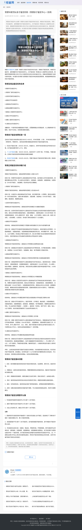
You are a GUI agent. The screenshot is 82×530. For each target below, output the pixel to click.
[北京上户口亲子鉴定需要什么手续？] (64, 48)
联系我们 (43, 523)
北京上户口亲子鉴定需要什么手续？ (73, 48)
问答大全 (46, 2)
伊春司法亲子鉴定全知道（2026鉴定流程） (73, 160)
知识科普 (40, 2)
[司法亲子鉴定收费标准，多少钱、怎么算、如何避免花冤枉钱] (64, 121)
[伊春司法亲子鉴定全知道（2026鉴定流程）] (64, 160)
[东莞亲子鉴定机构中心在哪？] (64, 64)
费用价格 (35, 2)
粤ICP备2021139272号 (55, 525)
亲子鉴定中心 (11, 69)
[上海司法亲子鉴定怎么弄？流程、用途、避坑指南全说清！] (64, 113)
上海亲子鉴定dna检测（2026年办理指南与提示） (73, 40)
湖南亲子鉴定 (10, 452)
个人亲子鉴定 (11, 152)
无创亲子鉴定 (11, 158)
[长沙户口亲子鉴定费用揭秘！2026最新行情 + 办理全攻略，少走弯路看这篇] (64, 129)
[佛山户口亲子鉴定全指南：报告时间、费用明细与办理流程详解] (64, 168)
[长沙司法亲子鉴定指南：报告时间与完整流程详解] (64, 152)
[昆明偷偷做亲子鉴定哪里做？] (64, 79)
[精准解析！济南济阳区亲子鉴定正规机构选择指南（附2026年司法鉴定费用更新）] (64, 176)
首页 (18, 2)
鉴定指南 (23, 2)
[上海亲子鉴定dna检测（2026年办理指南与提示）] (64, 40)
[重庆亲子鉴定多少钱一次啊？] (64, 17)
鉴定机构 (29, 2)
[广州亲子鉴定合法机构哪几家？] (64, 32)
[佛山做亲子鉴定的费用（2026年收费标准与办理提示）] (64, 56)
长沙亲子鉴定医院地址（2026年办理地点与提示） (73, 71)
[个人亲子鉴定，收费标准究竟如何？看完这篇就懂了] (64, 145)
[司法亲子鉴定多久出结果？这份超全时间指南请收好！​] (64, 137)
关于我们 (48, 518)
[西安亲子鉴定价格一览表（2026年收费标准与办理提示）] (64, 87)
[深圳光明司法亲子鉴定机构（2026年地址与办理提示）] (64, 25)
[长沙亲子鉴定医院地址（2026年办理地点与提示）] (64, 71)
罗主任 (15, 470)
